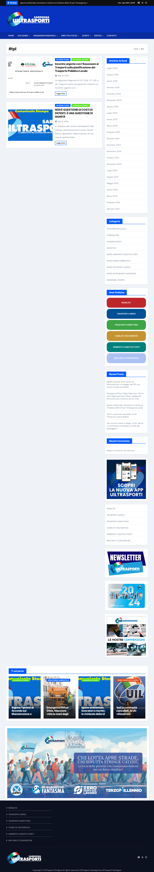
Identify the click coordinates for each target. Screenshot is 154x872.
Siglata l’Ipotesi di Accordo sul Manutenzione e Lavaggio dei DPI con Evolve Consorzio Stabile (123, 384)
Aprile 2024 (112, 189)
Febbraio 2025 (113, 132)
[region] (77, 763)
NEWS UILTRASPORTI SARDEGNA (121, 273)
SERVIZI (98, 35)
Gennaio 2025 (113, 138)
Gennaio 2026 (113, 87)
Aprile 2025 (112, 119)
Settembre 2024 (114, 164)
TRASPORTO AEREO (126, 313)
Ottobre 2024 (113, 157)
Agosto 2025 (112, 106)
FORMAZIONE (113, 235)
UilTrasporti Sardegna (89, 870)
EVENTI (86, 35)
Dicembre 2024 (114, 145)
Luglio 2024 (112, 170)
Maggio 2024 (113, 183)
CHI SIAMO (23, 35)
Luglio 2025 (112, 113)
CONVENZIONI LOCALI (117, 229)
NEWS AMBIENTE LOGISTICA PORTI (122, 254)
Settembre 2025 (114, 100)
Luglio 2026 (112, 68)
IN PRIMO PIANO (62, 59)
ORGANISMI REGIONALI (44, 35)
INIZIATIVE (111, 248)
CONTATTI (111, 35)
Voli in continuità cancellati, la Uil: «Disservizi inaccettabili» (122, 415)
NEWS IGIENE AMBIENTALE (119, 261)
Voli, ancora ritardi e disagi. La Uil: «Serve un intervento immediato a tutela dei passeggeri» (125, 426)
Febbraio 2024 (113, 202)
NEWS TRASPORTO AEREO (118, 267)
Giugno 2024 (112, 177)
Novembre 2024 (114, 151)
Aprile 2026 (112, 81)
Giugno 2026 (112, 74)
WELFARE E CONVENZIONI (126, 358)
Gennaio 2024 (113, 209)
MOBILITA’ (126, 302)
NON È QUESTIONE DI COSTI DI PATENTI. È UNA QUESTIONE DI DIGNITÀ (74, 113)
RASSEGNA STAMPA (81, 59)
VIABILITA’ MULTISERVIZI (126, 336)
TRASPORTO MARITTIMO (126, 325)
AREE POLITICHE (69, 35)
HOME (11, 35)
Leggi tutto (60, 93)
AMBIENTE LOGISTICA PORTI (126, 347)
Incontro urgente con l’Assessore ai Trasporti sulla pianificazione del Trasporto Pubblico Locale (77, 67)
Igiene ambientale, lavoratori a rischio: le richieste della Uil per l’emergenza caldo (125, 406)
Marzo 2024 (112, 196)
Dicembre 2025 (114, 94)
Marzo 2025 (112, 126)
